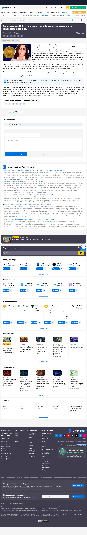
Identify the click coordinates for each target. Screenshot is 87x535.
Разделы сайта (47, 430)
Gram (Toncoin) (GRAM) (5, 447)
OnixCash (60, 283)
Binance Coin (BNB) (6, 444)
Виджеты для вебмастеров (31, 477)
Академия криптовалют (46, 462)
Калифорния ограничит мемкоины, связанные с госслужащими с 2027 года (26, 348)
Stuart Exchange (11, 284)
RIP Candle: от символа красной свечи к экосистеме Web (9, 381)
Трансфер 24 (32, 456)
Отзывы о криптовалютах (46, 452)
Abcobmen (32, 437)
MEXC (43, 263)
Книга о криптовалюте (46, 466)
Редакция (19, 477)
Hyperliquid (36, 306)
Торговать (6, 268)
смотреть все (43, 274)
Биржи (14, 12)
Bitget (75, 263)
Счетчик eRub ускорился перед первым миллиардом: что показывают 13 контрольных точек (76, 383)
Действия (6, 322)
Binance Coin (51, 306)
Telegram (51, 7)
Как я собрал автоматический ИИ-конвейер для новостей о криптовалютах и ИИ (60, 382)
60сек (30, 442)
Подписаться (77, 497)
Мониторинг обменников (32, 433)
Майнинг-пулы (55, 12)
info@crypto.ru (82, 445)
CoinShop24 (32, 451)
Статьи (46, 12)
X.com (78, 20)
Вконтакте (84, 20)
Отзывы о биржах (47, 449)
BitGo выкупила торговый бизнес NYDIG (77, 346)
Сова (30, 448)
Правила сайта (82, 477)
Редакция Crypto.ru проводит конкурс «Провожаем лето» (32, 239)
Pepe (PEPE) (4, 456)
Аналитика (16, 40)
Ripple (78, 305)
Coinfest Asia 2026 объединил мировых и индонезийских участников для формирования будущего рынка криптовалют (59, 351)
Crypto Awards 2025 (79, 12)
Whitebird (31, 453)
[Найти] (15, 7)
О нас (2, 477)
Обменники (22, 12)
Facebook (81, 20)
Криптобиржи (20, 430)
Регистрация (80, 7)
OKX (9, 263)
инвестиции (6, 40)
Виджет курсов (46, 470)
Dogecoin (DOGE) (6, 453)
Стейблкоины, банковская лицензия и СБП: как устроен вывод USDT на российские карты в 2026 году (26, 384)
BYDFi (59, 263)
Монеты (4, 430)
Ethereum (23, 306)
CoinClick (76, 283)
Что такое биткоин (6, 433)
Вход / (74, 7)
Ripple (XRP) (4, 441)
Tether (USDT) (5, 438)
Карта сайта (45, 459)
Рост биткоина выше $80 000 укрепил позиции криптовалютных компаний (42, 349)
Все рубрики (65, 12)
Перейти (6, 290)
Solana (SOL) (5, 451)
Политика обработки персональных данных (65, 477)
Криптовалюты (5, 12)
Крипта (31, 445)
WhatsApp (72, 20)
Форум (44, 456)
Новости (38, 12)
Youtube (46, 7)
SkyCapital (44, 283)
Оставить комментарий (16, 154)
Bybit (26, 263)
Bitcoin (9, 306)
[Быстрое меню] (67, 7)
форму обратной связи (80, 444)
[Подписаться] (81, 253)
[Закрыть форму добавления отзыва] (81, 131)
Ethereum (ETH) (5, 436)
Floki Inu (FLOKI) (5, 459)
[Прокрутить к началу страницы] (83, 524)
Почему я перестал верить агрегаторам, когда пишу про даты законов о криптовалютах (42, 383)
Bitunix (17, 441)
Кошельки (30, 12)
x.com (55, 7)
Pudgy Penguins (64, 309)
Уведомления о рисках (46, 477)
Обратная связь (11, 477)
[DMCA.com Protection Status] (43, 521)
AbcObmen (28, 283)
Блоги (44, 446)
